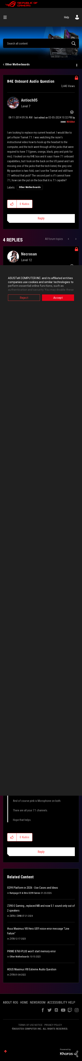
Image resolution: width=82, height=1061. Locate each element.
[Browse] (6, 17)
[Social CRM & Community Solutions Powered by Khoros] (69, 1052)
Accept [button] (58, 297)
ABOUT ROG (10, 1002)
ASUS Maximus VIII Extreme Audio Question (31, 969)
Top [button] (5, 1051)
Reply (41, 218)
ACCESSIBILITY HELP (61, 1002)
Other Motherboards (17, 64)
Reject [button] (24, 297)
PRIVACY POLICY (53, 1024)
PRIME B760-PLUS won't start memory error (31, 951)
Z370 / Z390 (15, 916)
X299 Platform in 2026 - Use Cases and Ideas (32, 887)
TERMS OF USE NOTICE (30, 1024)
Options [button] (76, 64)
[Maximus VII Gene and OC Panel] (75, 239)
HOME (24, 1002)
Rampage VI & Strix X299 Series (25, 893)
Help (66, 17)
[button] (12, 204)
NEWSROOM (37, 1002)
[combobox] (41, 43)
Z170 (12, 938)
